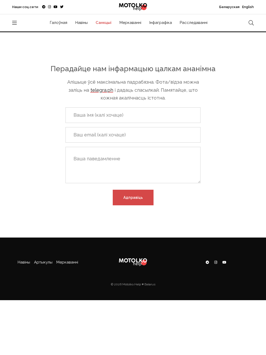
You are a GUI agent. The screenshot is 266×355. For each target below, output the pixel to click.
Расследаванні (194, 22)
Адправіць (133, 197)
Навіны (81, 22)
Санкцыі (103, 22)
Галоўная (58, 22)
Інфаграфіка (160, 22)
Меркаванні (130, 22)
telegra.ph (101, 90)
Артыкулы (43, 262)
